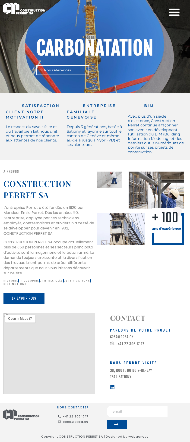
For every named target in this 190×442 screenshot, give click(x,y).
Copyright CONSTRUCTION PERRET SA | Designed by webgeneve (95, 436)
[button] (174, 12)
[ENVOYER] (117, 424)
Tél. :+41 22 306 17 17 (127, 344)
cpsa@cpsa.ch (122, 337)
